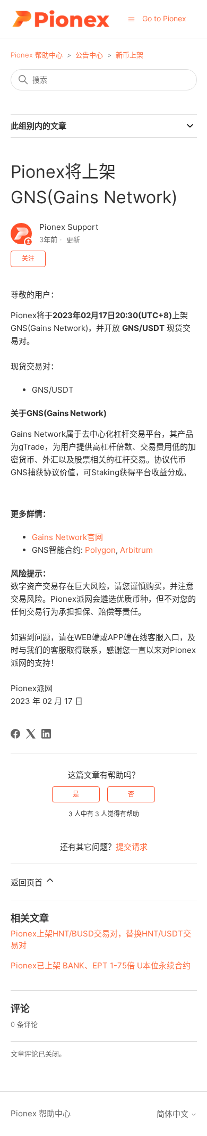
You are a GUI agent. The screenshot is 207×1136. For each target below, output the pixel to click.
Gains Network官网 (67, 537)
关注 (28, 258)
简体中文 (174, 1113)
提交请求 (132, 847)
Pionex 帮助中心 (37, 55)
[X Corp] (31, 734)
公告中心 (89, 55)
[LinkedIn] (46, 734)
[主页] (61, 19)
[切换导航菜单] (131, 18)
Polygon (100, 550)
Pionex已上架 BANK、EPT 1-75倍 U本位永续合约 (101, 965)
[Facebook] (15, 734)
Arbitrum (136, 550)
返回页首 (28, 882)
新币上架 (129, 55)
